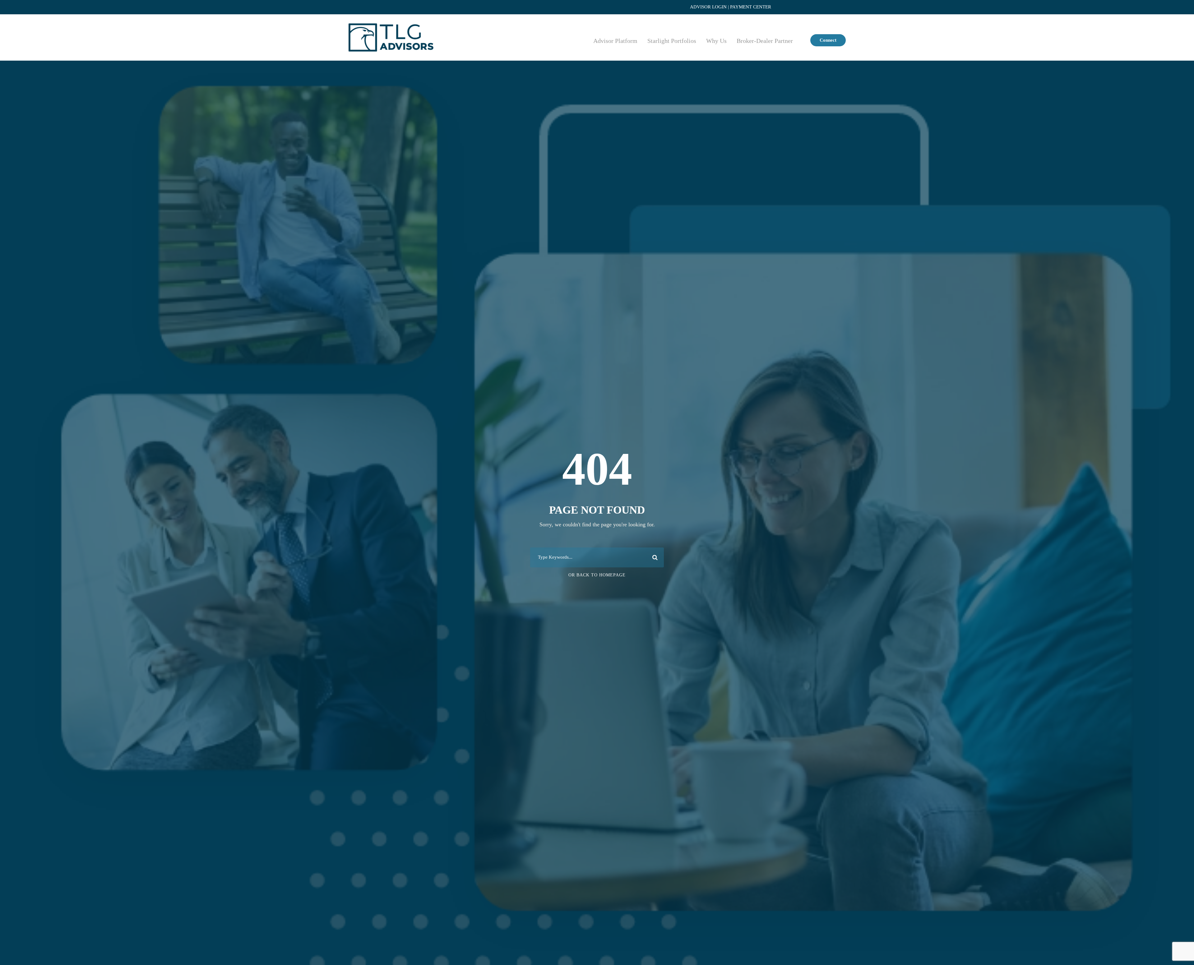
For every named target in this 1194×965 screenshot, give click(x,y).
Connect (828, 40)
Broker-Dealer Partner (765, 40)
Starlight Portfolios (671, 40)
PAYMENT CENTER (750, 6)
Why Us (716, 40)
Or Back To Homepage (597, 575)
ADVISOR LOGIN (708, 6)
